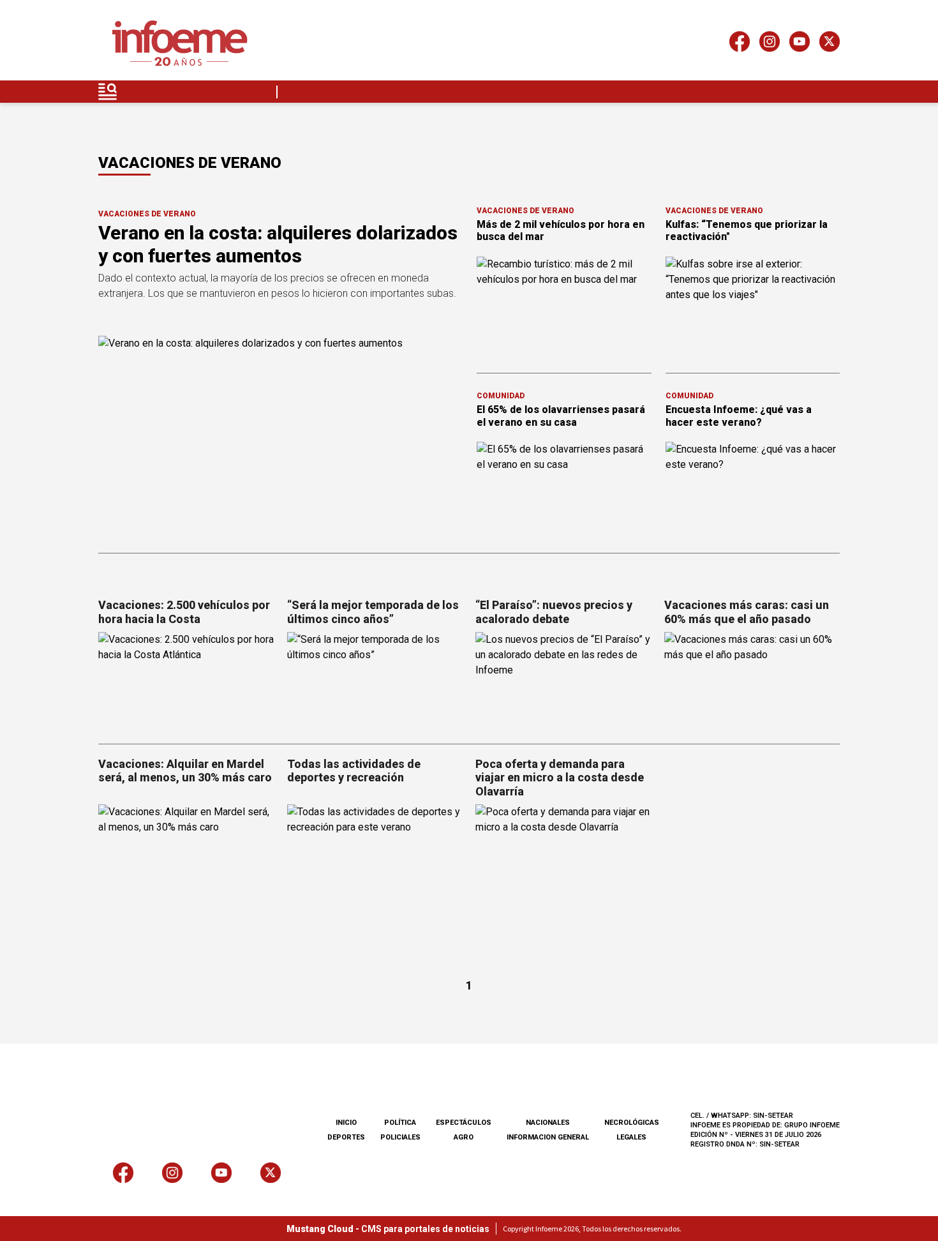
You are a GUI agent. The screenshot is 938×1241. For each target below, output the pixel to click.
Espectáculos (463, 1122)
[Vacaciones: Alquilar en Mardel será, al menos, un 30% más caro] (186, 853)
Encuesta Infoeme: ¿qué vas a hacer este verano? (739, 415)
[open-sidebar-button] (107, 91)
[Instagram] (769, 43)
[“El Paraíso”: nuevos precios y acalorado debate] (563, 681)
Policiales (400, 1137)
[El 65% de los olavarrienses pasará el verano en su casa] (564, 491)
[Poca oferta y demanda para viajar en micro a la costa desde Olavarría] (563, 853)
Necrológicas (631, 1122)
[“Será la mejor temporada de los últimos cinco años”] (375, 681)
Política (400, 1122)
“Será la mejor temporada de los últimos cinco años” (373, 612)
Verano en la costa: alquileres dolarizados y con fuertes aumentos (278, 244)
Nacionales (548, 1122)
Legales (631, 1137)
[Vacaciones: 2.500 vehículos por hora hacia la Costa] (186, 681)
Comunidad (501, 396)
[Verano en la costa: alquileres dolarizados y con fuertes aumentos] (279, 438)
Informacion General (548, 1137)
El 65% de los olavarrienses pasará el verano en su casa (561, 415)
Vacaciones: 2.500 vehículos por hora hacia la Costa (184, 612)
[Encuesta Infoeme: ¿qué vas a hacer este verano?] (753, 491)
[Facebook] (739, 43)
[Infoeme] (179, 43)
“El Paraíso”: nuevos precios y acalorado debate (553, 612)
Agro (463, 1137)
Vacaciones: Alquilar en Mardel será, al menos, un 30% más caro (185, 771)
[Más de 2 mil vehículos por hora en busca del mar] (564, 306)
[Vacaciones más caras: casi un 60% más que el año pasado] (752, 681)
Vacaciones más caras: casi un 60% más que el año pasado (746, 612)
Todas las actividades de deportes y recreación (354, 771)
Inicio (346, 1122)
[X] (829, 43)
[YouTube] (799, 43)
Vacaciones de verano (147, 214)
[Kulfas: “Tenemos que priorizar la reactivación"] (753, 306)
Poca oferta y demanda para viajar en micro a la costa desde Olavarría (559, 777)
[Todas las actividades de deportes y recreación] (375, 853)
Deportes (346, 1137)
